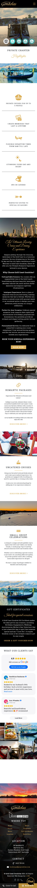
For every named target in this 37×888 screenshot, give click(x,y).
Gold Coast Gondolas (8, 3)
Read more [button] (8, 691)
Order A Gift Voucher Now (18, 640)
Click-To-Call (11, 886)
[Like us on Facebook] (15, 880)
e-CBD (27, 876)
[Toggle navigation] (34, 4)
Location (10, 834)
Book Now (18, 347)
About (27, 826)
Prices (10, 828)
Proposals (27, 828)
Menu (10, 831)
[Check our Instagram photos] (18, 880)
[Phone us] (22, 880)
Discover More (18, 424)
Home (10, 826)
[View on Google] (6, 678)
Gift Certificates (27, 831)
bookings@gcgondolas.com (20, 867)
